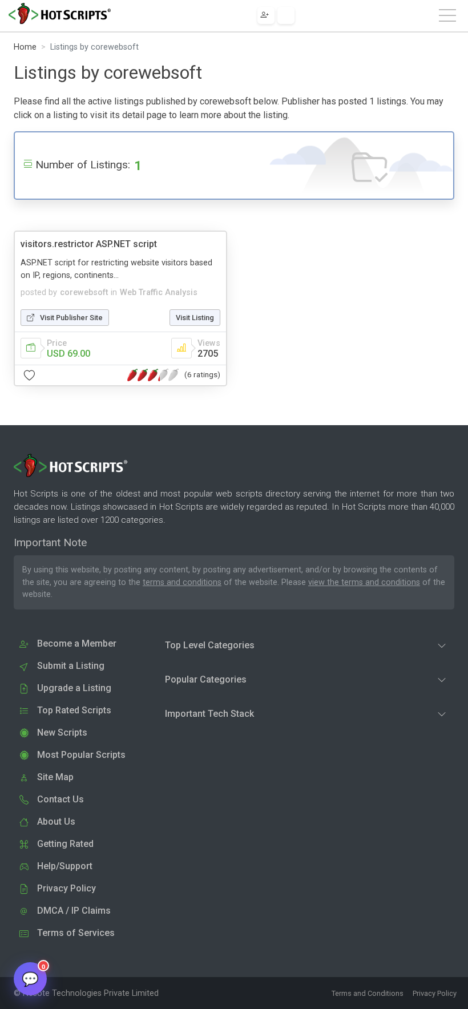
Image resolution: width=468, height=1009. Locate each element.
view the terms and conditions (364, 582)
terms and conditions (182, 582)
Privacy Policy (435, 993)
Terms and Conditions (368, 993)
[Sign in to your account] (285, 15)
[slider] (153, 375)
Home (25, 47)
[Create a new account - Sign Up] (266, 15)
